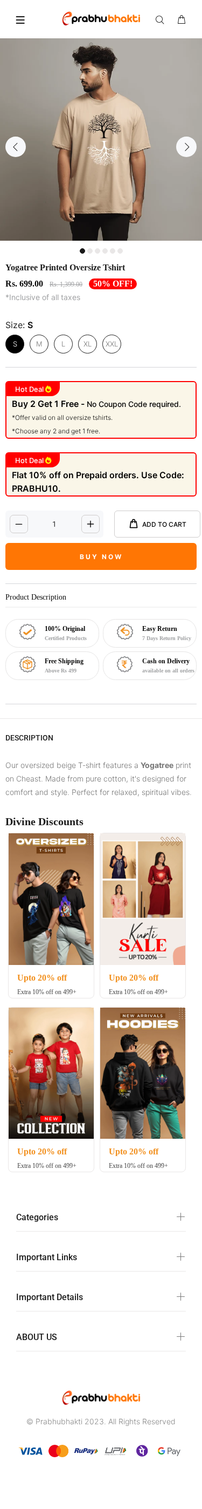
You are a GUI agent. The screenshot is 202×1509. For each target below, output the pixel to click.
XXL (112, 343)
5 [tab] (112, 251)
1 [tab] (82, 251)
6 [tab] (120, 251)
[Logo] (101, 18)
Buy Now (101, 557)
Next (186, 147)
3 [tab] (97, 251)
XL (87, 343)
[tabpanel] (101, 139)
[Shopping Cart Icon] (181, 20)
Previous (15, 147)
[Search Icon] (162, 20)
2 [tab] (90, 251)
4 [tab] (105, 251)
